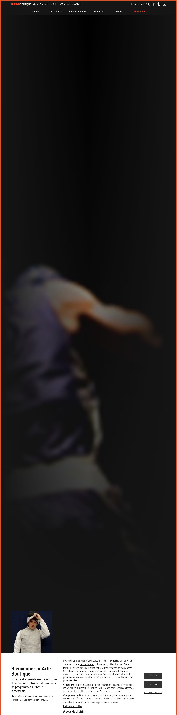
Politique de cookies (72, 706)
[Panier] (164, 4)
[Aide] (153, 4)
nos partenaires (87, 664)
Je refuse (153, 684)
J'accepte (153, 675)
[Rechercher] (148, 4)
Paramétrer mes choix (153, 692)
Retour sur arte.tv (137, 4)
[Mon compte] (159, 4)
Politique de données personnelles (94, 702)
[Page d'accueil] (21, 4)
